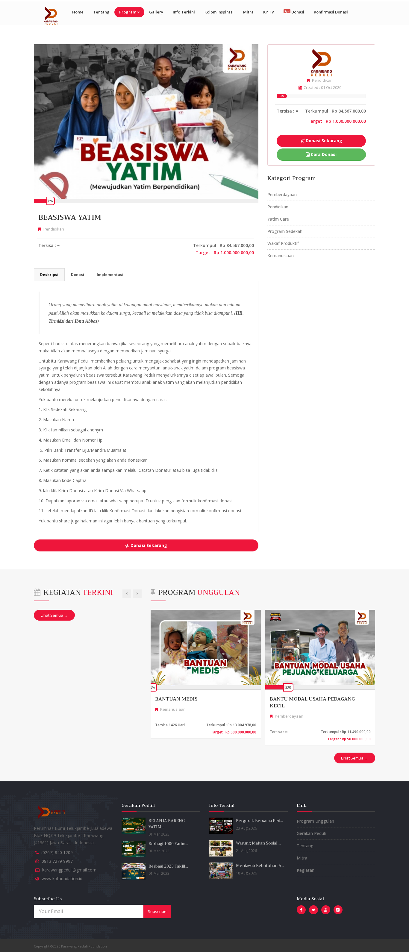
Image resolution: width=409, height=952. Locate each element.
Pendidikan (277, 207)
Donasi (294, 12)
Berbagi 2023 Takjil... (168, 866)
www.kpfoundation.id (62, 878)
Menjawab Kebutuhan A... (260, 865)
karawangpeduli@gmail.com (69, 870)
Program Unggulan (315, 821)
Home (78, 12)
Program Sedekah (284, 231)
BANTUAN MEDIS (176, 699)
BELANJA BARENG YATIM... (167, 823)
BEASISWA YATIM (69, 217)
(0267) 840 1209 (57, 852)
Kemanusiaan (280, 255)
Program (127, 12)
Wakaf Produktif (283, 243)
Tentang (101, 12)
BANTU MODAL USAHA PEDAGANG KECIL (312, 702)
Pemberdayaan (282, 194)
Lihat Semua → (54, 615)
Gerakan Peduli (311, 833)
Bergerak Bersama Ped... (259, 820)
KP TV (268, 12)
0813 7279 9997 (57, 861)
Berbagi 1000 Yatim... (168, 843)
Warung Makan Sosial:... (258, 843)
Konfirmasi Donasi (331, 12)
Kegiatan (305, 870)
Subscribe (157, 911)
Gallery (156, 12)
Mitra (248, 12)
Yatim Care (278, 219)
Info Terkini (184, 12)
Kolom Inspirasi (219, 12)
